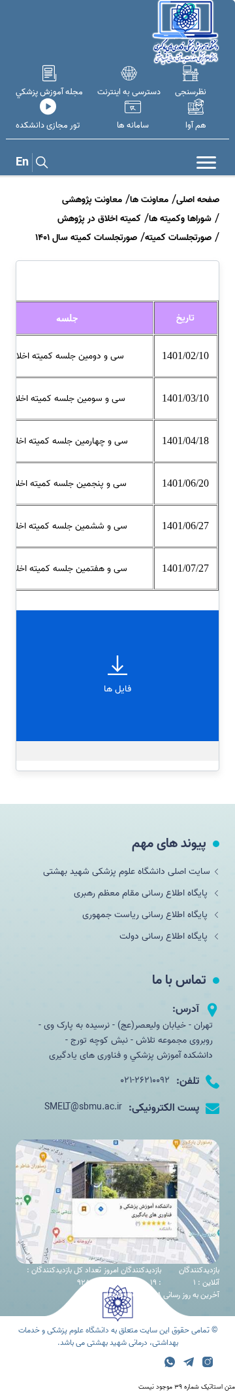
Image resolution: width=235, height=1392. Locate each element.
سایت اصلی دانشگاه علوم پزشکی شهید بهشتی (126, 871)
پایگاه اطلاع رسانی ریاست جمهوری (146, 914)
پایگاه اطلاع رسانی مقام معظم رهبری (142, 893)
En (22, 162)
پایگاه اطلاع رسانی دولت (164, 936)
